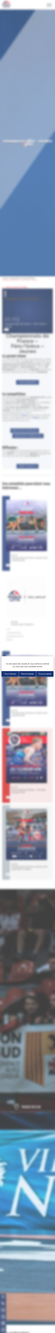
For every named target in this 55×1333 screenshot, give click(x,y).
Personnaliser (27, 674)
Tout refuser (10, 674)
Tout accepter (44, 674)
